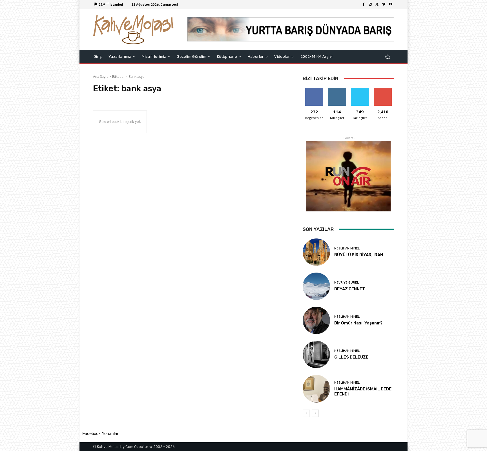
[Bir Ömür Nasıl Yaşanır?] (316, 320)
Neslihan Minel (347, 248)
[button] (387, 56)
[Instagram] (370, 4)
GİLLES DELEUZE (351, 357)
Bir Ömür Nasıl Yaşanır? (358, 323)
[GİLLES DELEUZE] (316, 354)
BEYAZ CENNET (349, 288)
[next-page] (315, 413)
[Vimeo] (383, 4)
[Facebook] (363, 4)
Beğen (314, 90)
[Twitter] (377, 4)
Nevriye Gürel (346, 282)
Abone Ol (383, 90)
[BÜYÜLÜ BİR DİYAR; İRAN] (316, 252)
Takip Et (337, 90)
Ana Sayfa (101, 76)
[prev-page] (306, 413)
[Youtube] (390, 4)
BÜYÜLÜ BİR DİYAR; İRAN (358, 254)
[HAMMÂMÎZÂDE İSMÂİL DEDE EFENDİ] (316, 388)
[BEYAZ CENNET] (316, 286)
